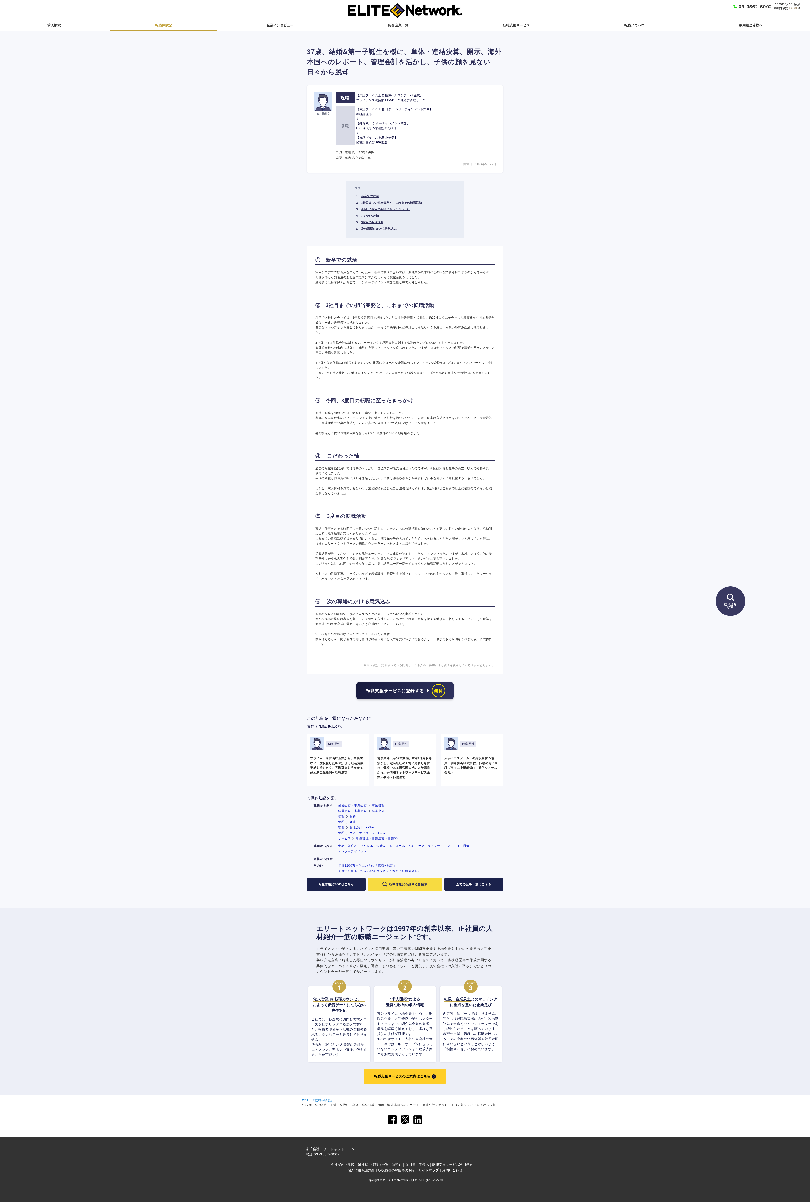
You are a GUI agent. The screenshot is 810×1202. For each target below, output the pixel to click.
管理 (341, 816)
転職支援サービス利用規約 (452, 1164)
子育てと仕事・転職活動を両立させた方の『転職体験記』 (379, 871)
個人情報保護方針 (361, 1170)
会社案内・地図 (343, 1164)
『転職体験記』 (323, 1100)
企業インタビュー (280, 25)
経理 (353, 822)
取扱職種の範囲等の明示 (396, 1170)
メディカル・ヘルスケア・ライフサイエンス (421, 846)
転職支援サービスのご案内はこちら (402, 1076)
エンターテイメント (352, 851)
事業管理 (378, 805)
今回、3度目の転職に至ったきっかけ (385, 209)
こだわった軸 (370, 215)
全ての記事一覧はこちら (473, 884)
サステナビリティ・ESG (367, 833)
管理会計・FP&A (362, 827)
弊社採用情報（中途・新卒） (380, 1164)
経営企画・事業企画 (352, 805)
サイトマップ (428, 1170)
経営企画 (378, 811)
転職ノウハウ (634, 25)
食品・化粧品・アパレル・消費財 (362, 846)
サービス (344, 838)
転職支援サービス (516, 25)
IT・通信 (462, 846)
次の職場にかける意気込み (379, 228)
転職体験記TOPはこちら (336, 884)
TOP (305, 1100)
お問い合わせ (452, 1170)
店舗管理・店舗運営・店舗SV (377, 838)
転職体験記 (163, 25)
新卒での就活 (370, 196)
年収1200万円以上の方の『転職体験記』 (367, 865)
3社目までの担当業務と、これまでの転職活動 (391, 202)
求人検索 (54, 25)
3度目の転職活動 (372, 222)
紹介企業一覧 (398, 25)
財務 (353, 816)
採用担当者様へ (751, 25)
